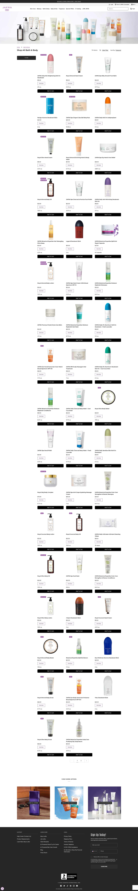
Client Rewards (44, 841)
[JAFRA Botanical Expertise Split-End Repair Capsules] (107, 229)
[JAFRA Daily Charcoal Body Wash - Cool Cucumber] (79, 396)
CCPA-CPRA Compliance (71, 847)
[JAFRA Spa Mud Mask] (79, 564)
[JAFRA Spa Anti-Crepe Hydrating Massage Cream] (79, 480)
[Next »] (86, 760)
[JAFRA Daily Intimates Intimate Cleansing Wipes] (107, 522)
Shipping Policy (68, 839)
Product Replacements (23, 839)
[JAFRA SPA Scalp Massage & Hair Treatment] (79, 354)
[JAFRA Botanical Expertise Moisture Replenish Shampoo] (107, 271)
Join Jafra (43, 839)
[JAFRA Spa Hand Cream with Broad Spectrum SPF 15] (79, 271)
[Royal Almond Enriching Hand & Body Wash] (79, 145)
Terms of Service (68, 841)
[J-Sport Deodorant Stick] (79, 605)
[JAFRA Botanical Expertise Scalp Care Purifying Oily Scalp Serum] (79, 727)
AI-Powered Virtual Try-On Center (49, 844)
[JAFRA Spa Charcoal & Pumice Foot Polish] (79, 187)
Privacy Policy (67, 836)
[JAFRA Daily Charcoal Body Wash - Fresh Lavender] (79, 438)
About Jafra (43, 836)
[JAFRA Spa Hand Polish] (50, 438)
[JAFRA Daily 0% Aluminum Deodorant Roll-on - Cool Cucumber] (107, 354)
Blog (41, 850)
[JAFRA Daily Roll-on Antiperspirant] (107, 105)
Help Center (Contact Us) (24, 836)
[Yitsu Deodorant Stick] (107, 685)
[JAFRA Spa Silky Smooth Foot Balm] (107, 63)
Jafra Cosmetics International (68, 882)
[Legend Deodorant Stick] (79, 229)
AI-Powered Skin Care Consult (48, 847)
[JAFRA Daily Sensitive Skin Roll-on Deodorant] (107, 438)
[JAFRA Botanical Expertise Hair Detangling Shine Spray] (50, 229)
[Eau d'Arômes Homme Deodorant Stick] (107, 645)
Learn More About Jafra (23, 841)
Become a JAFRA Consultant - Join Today (69, 1)
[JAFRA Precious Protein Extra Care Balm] (50, 312)
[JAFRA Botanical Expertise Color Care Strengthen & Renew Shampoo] (107, 480)
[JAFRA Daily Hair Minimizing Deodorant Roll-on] (107, 187)
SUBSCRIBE (104, 866)
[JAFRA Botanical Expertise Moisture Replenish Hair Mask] (79, 312)
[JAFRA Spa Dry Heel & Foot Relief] (107, 145)
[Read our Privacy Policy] (117, 859)
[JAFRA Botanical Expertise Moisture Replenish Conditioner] (50, 396)
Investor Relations (69, 844)
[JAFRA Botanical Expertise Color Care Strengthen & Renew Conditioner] (107, 564)
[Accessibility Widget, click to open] (2, 888)
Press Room (43, 852)
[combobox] (116, 8)
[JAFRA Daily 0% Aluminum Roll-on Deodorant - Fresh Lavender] (107, 312)
